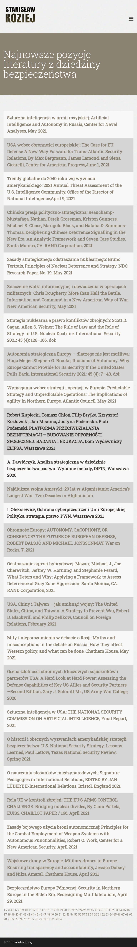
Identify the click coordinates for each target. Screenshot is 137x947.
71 (9, 919)
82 (52, 919)
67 (123, 914)
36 (128, 910)
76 (28, 919)
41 (20, 914)
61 (99, 914)
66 (119, 914)
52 (64, 914)
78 (36, 919)
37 (5, 914)
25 (85, 910)
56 (79, 914)
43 (28, 914)
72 (13, 919)
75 (24, 919)
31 (108, 910)
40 (17, 914)
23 (77, 910)
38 (9, 914)
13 (37, 910)
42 (24, 914)
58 (87, 914)
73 (17, 919)
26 (88, 910)
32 (112, 910)
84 (60, 919)
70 (5, 919)
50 (56, 914)
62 (103, 914)
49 (52, 914)
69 (130, 914)
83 (56, 919)
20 (65, 910)
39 (13, 914)
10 (26, 910)
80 (44, 919)
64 (111, 914)
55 (75, 914)
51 (60, 914)
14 (41, 910)
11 (30, 910)
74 (20, 919)
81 (48, 919)
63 (107, 914)
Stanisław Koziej (22, 942)
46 (40, 914)
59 (91, 914)
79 (40, 919)
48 (48, 914)
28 (96, 910)
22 (73, 910)
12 (33, 910)
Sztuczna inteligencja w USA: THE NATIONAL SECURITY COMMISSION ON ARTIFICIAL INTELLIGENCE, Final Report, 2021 (67, 718)
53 (68, 914)
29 (100, 910)
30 (104, 910)
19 (61, 910)
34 (120, 910)
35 (124, 910)
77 (32, 919)
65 (115, 914)
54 (71, 914)
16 (49, 910)
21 (69, 910)
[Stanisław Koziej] (20, 14)
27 (92, 910)
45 (36, 914)
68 (126, 914)
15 (45, 910)
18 (57, 910)
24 (81, 910)
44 (32, 914)
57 (83, 914)
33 (116, 910)
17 (53, 910)
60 (95, 914)
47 (44, 914)
